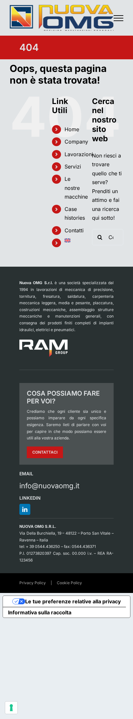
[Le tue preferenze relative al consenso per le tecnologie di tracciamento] (11, 708)
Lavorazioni (79, 154)
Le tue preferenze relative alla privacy (73, 601)
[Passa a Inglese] (73, 240)
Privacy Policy (32, 582)
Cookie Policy (69, 582)
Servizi (73, 166)
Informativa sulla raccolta (39, 612)
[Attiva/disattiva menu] (118, 18)
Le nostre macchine (76, 188)
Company (76, 141)
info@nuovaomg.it (49, 485)
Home (72, 129)
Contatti (74, 230)
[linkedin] (24, 509)
